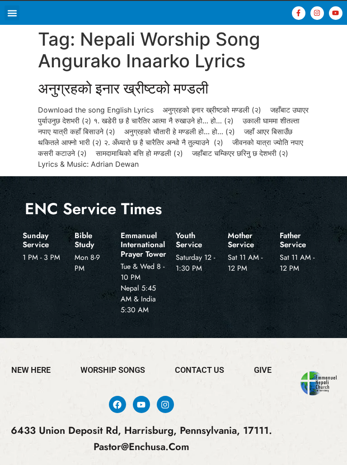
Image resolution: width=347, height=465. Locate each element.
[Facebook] (117, 404)
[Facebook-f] (298, 13)
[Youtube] (335, 13)
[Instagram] (317, 13)
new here (31, 370)
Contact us (199, 370)
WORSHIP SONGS (112, 370)
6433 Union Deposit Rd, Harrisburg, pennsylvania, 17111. (141, 430)
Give (263, 370)
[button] (12, 12)
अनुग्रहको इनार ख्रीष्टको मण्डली (123, 88)
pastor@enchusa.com (141, 446)
